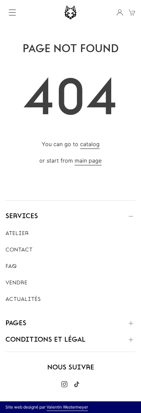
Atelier (17, 233)
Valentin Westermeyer (67, 407)
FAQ (10, 266)
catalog (90, 144)
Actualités (23, 299)
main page (88, 160)
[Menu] (12, 12)
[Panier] (132, 12)
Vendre (16, 283)
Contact (19, 250)
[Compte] (119, 12)
